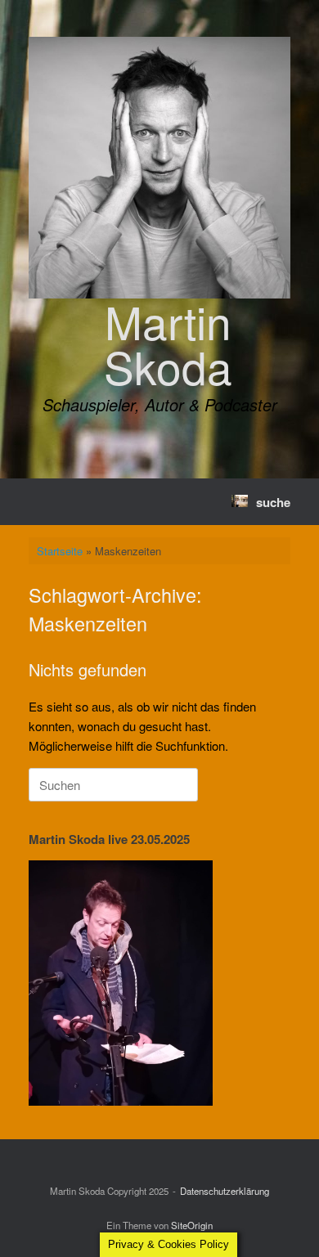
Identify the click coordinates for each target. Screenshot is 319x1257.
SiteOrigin (192, 1225)
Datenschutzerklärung (224, 1190)
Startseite (60, 551)
